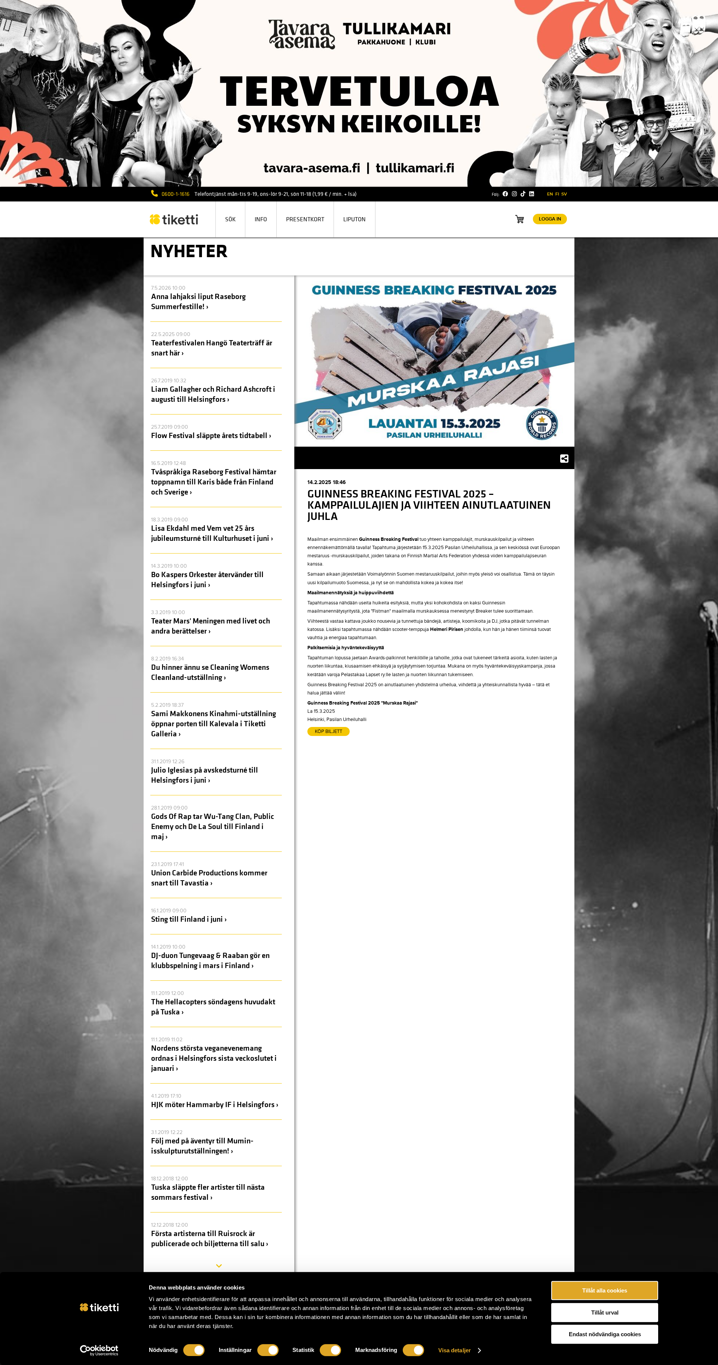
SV (564, 194)
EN (550, 194)
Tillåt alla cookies (604, 1290)
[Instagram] (514, 194)
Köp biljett (328, 731)
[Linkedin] (531, 194)
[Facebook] (505, 194)
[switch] (268, 1350)
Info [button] (261, 219)
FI (557, 194)
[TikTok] (523, 194)
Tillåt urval (605, 1312)
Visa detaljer (454, 1350)
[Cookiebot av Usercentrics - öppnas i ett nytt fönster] (99, 1350)
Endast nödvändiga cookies (605, 1334)
